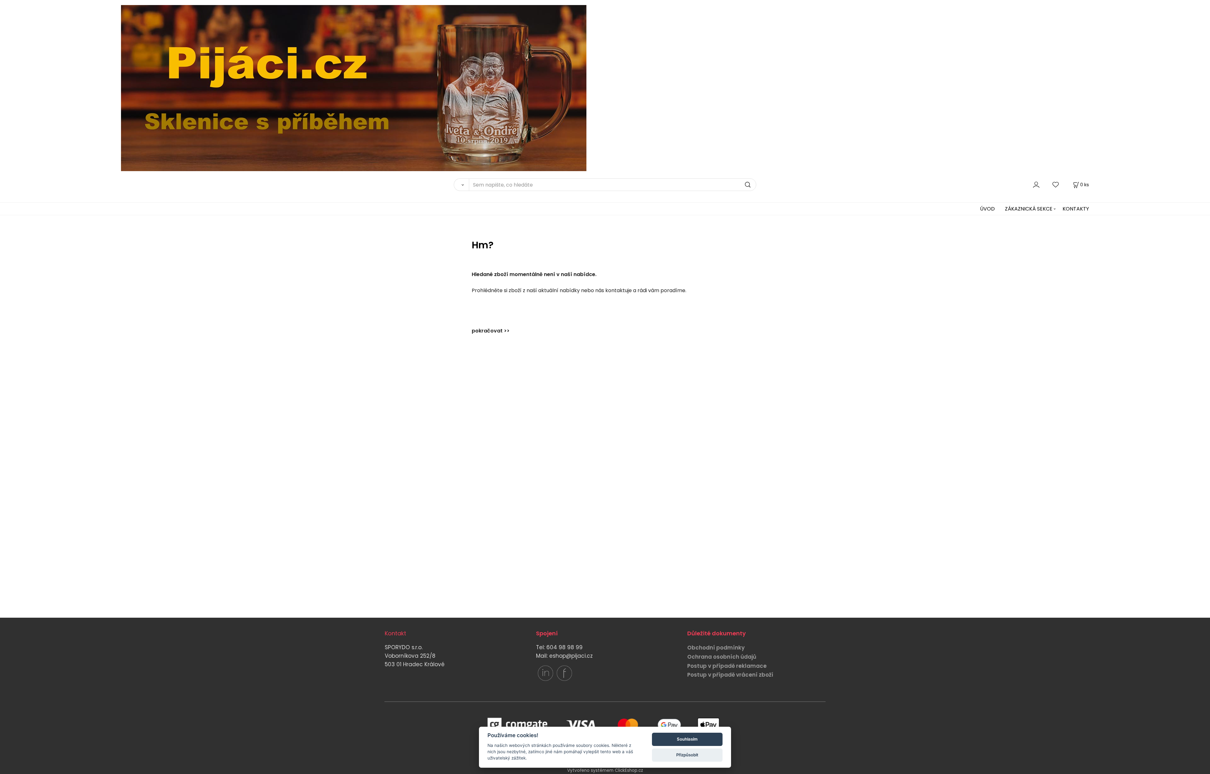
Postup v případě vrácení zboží (730, 675)
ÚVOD (987, 208)
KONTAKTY (1076, 208)
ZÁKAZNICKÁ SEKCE (1028, 208)
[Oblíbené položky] (1055, 184)
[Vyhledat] (461, 184)
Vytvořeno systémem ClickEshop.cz (605, 770)
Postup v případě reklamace (727, 666)
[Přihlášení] (1036, 184)
